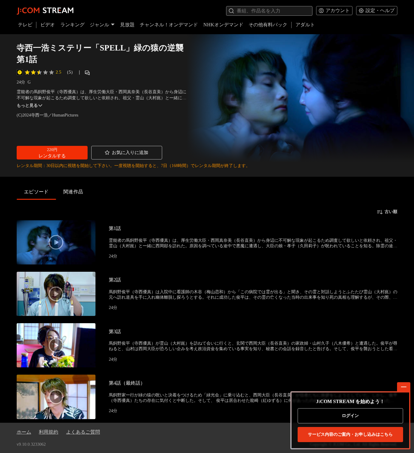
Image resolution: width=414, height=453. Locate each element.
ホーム (24, 432)
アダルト (305, 24)
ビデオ (47, 24)
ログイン (350, 415)
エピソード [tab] (36, 191)
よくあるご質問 (83, 432)
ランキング (72, 24)
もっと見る (27, 105)
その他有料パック (268, 24)
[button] (52, 152)
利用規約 (48, 432)
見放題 (127, 24)
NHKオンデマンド (223, 24)
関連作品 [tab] (73, 191)
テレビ (25, 24)
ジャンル (99, 24)
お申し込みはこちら (350, 434)
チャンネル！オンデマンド (169, 24)
